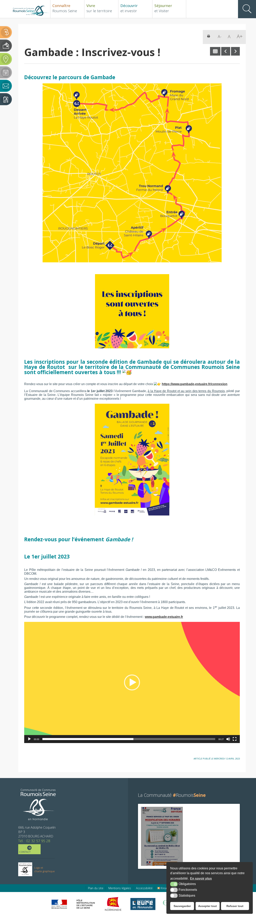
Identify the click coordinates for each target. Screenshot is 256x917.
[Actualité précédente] (225, 51)
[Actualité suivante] (235, 51)
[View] (162, 836)
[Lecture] (29, 739)
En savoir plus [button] (201, 878)
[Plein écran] (235, 739)
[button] (132, 682)
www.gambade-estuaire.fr (164, 616)
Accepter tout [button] (207, 906)
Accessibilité (144, 888)
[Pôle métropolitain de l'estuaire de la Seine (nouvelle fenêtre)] (86, 904)
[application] (132, 682)
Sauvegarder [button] (182, 906)
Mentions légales (119, 888)
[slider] (128, 739)
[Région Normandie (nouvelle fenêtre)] (113, 904)
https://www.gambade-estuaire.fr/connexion (194, 384)
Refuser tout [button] (234, 906)
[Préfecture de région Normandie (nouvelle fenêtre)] (59, 904)
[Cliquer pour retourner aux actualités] (215, 51)
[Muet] (228, 739)
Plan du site (95, 888)
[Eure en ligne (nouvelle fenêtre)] (142, 904)
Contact (25, 852)
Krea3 (164, 888)
